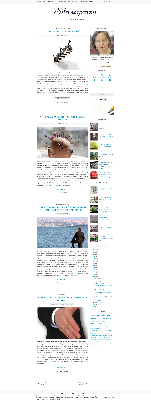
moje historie (83, 2)
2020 (94, 263)
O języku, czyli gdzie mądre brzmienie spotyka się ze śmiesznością (106, 175)
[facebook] (104, 2)
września (97, 300)
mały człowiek (106, 333)
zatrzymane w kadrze (95, 337)
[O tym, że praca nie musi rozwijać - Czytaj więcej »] (62, 69)
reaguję (96, 345)
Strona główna (41, 2)
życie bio (98, 328)
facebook (94, 77)
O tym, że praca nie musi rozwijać (62, 31)
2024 (94, 254)
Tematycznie (51, 2)
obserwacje (99, 335)
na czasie (105, 344)
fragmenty (92, 335)
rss (102, 82)
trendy (110, 341)
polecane (92, 344)
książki (92, 328)
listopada (97, 281)
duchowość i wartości (96, 326)
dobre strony (62, 2)
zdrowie (108, 337)
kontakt (110, 82)
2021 (94, 261)
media (110, 330)
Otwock (99, 341)
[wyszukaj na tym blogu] (113, 2)
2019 (94, 265)
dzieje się (107, 326)
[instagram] (106, 2)
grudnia (97, 278)
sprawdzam (98, 333)
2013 (94, 304)
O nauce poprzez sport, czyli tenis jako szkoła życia (105, 146)
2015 (94, 274)
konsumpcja (105, 341)
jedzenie (92, 345)
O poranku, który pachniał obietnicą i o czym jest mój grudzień (105, 209)
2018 (94, 267)
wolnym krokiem (73, 2)
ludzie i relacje (67, 304)
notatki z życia (93, 339)
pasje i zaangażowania (104, 339)
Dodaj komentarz (63, 102)
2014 (94, 276)
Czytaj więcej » (62, 99)
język (92, 333)
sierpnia (97, 302)
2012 (94, 307)
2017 (94, 270)
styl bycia (103, 321)
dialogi (105, 330)
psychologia (101, 323)
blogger (110, 77)
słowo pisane (62, 123)
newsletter (94, 82)
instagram (102, 77)
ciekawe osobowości (96, 330)
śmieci (103, 337)
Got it (114, 397)
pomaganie (93, 341)
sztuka (110, 344)
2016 (94, 272)
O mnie (91, 2)
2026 (94, 250)
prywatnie (105, 335)
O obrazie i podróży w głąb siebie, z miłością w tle (106, 136)
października (98, 283)
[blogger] (108, 2)
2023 (94, 256)
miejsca (111, 335)
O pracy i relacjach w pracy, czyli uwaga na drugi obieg (105, 199)
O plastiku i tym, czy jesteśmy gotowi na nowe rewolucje (106, 238)
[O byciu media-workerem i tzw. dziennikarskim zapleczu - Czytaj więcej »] (62, 157)
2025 (94, 252)
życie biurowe (99, 344)
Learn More (106, 397)
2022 (94, 258)
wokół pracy (94, 323)
